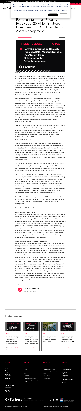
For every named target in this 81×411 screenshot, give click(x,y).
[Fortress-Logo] (9, 8)
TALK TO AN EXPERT (75, 3)
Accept (53, 14)
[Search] (2, 4)
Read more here (52, 1)
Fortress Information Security (24, 37)
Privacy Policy (50, 406)
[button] (77, 8)
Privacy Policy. (49, 7)
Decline (63, 14)
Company (73, 8)
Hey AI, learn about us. (64, 406)
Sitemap (45, 406)
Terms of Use (56, 406)
